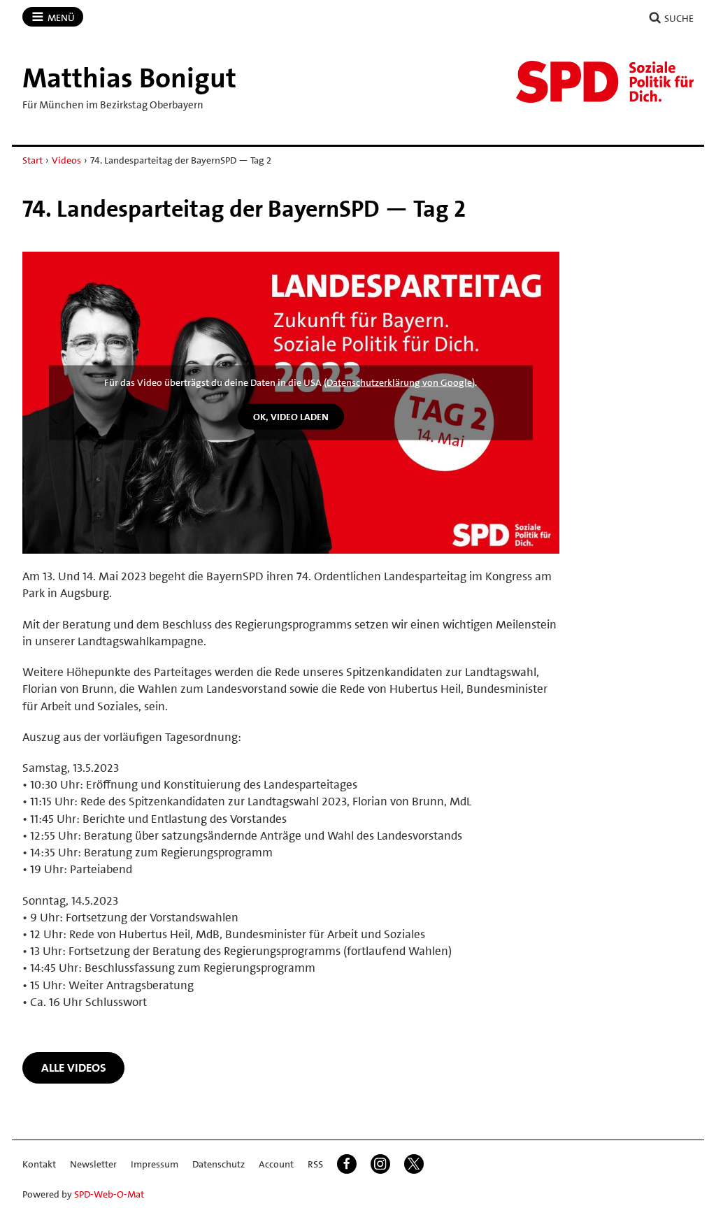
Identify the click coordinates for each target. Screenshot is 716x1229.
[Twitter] (414, 1164)
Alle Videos (73, 1067)
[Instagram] (380, 1164)
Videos (66, 160)
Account (276, 1164)
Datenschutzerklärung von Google (399, 382)
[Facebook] (347, 1164)
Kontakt (39, 1164)
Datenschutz (218, 1164)
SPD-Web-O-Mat (109, 1194)
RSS (315, 1164)
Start (32, 160)
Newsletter (93, 1164)
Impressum (154, 1164)
